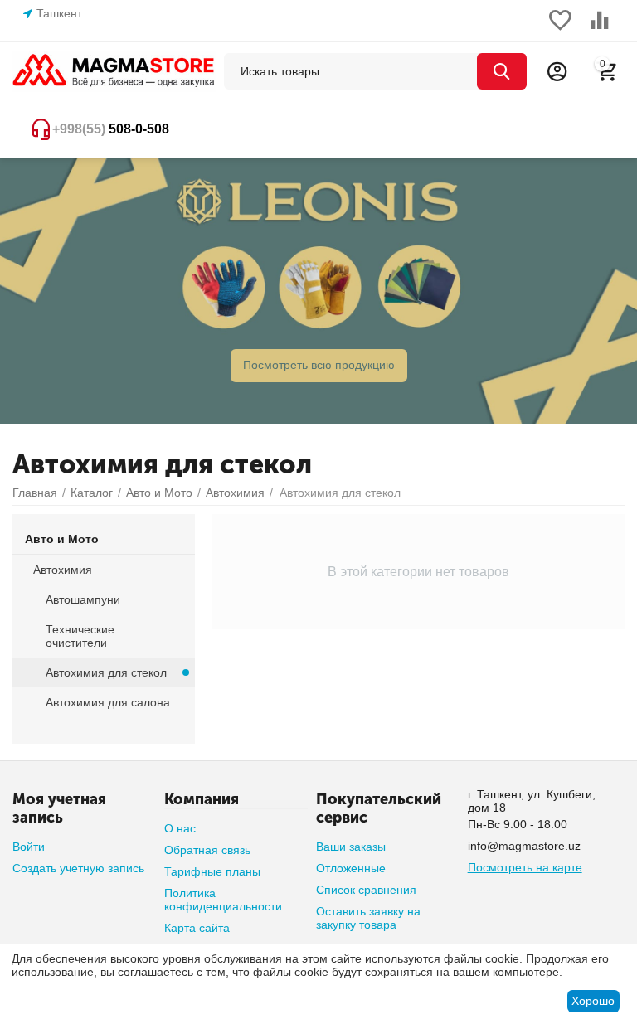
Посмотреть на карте (525, 867)
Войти (28, 846)
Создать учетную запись (78, 868)
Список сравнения (366, 889)
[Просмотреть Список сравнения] (599, 29)
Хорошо (593, 1000)
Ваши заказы (351, 846)
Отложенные (351, 868)
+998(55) (110, 129)
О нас (180, 828)
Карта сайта (197, 927)
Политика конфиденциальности (223, 899)
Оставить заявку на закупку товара (368, 918)
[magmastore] (114, 70)
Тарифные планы (212, 871)
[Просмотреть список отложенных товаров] (560, 29)
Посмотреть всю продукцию (319, 364)
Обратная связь (207, 850)
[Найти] (502, 71)
